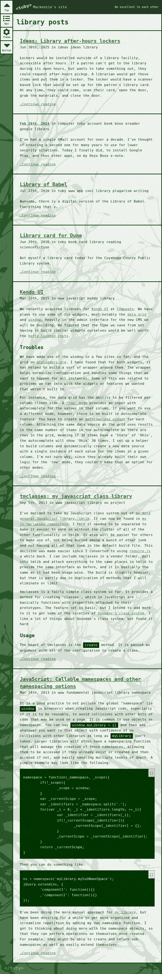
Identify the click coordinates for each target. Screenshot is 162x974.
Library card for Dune (51, 235)
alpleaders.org (51, 362)
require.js (140, 551)
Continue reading (39, 104)
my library (125, 912)
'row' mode (76, 403)
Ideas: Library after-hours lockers (70, 41)
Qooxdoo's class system (121, 613)
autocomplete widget (105, 419)
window (34, 320)
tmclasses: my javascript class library (76, 496)
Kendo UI (31, 292)
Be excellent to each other (137, 7)
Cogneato (125, 309)
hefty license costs (48, 336)
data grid (136, 314)
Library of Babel (43, 184)
